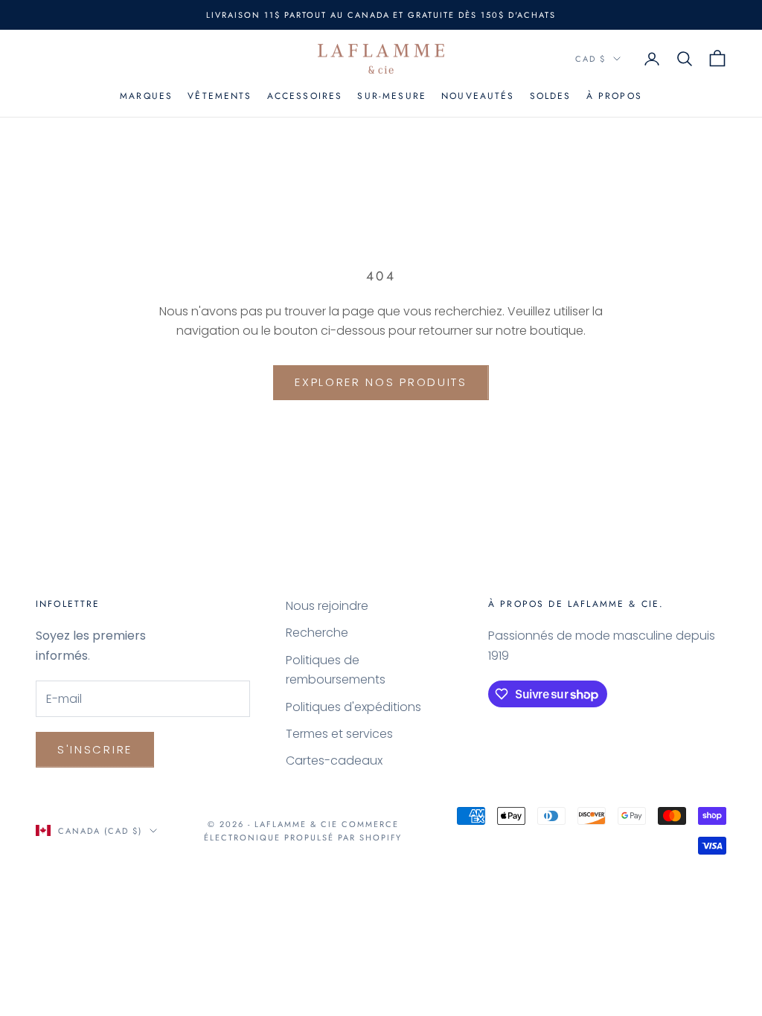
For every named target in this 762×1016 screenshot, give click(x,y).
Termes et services (339, 733)
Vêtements (220, 96)
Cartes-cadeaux (334, 760)
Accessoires (305, 96)
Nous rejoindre (327, 605)
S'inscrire (94, 749)
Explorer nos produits (381, 382)
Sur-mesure (391, 96)
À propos (614, 96)
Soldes (551, 96)
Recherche (317, 632)
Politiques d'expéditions (353, 707)
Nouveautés (478, 96)
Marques (146, 96)
